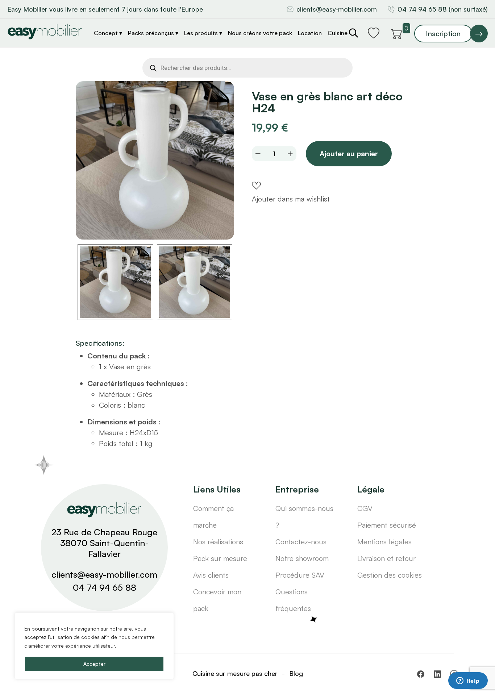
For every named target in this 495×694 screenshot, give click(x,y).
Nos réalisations (218, 541)
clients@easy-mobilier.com (336, 9)
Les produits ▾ (203, 33)
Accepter (94, 664)
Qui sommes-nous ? (304, 516)
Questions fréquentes (293, 600)
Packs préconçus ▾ (153, 33)
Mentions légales (384, 541)
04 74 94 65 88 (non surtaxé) (443, 9)
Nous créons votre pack (260, 33)
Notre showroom (302, 558)
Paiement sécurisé (386, 524)
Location (310, 33)
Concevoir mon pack (217, 600)
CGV (365, 508)
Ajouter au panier (349, 153)
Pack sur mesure (220, 558)
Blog (296, 673)
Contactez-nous (300, 541)
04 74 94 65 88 (104, 587)
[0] (397, 32)
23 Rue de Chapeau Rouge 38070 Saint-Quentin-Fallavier (104, 543)
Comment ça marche (213, 516)
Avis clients (211, 574)
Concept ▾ (108, 33)
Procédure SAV (299, 574)
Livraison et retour (386, 558)
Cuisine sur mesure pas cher (235, 673)
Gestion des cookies (389, 574)
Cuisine (338, 33)
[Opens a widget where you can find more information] (468, 681)
